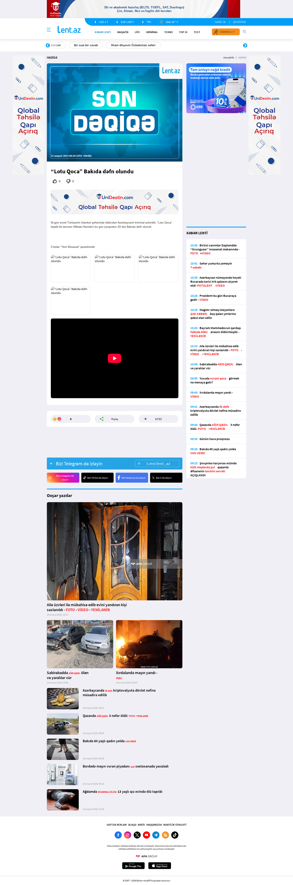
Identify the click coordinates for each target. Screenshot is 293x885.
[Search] (244, 31)
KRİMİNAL (152, 32)
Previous (47, 45)
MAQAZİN (122, 32)
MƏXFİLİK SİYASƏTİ (174, 824)
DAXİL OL (220, 22)
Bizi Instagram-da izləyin (65, 477)
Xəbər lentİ (103, 32)
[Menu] (49, 30)
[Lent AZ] (69, 30)
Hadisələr (57, 45)
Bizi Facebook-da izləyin (134, 477)
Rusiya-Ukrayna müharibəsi (96, 45)
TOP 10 (183, 32)
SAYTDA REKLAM (117, 824)
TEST (197, 32)
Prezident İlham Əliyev (219, 45)
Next (245, 45)
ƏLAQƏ (132, 824)
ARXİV (141, 824)
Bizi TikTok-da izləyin (97, 477)
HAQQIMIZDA (154, 824)
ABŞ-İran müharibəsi (142, 45)
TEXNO (168, 32)
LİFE (137, 32)
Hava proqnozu (180, 45)
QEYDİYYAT (239, 22)
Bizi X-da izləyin (164, 477)
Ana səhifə (228, 57)
